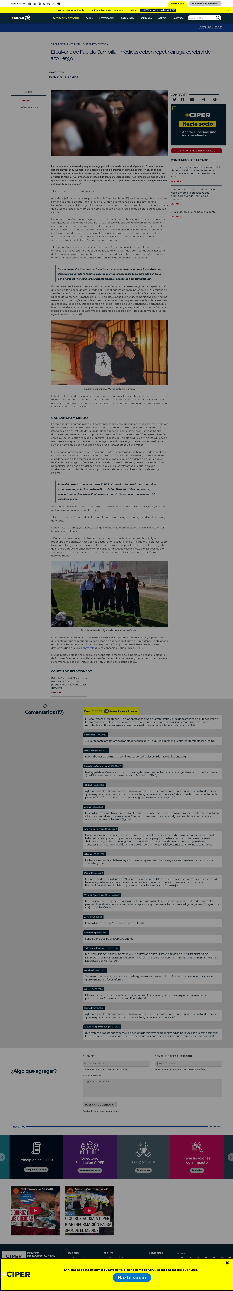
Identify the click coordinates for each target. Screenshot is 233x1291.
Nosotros (178, 18)
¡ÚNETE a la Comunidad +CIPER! (158, 10)
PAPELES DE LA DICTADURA (66, 18)
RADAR (89, 18)
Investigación (106, 18)
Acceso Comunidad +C (205, 3)
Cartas (162, 18)
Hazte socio (132, 1278)
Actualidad (127, 18)
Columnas (146, 18)
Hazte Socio (177, 3)
